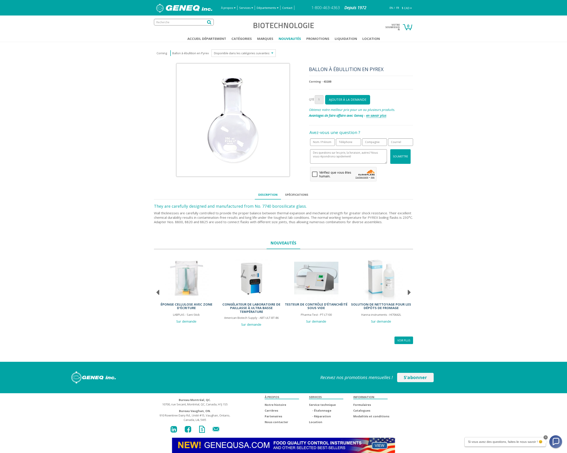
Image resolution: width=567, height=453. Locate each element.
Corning (162, 53)
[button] (555, 441)
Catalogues (361, 410)
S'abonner (415, 377)
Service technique (322, 405)
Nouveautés (290, 38)
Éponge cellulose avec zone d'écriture (186, 306)
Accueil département (206, 38)
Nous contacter (276, 422)
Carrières (271, 410)
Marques (265, 38)
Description (268, 195)
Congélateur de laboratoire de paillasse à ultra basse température (251, 308)
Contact (287, 8)
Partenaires (273, 416)
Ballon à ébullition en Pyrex (190, 53)
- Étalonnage (321, 410)
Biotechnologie (283, 25)
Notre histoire (275, 405)
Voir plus (403, 340)
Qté (311, 99)
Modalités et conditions (371, 416)
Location (371, 38)
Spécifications (296, 195)
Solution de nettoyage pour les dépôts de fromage (381, 306)
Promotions (317, 38)
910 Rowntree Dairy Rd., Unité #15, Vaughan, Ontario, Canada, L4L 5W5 (194, 415)
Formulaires (362, 405)
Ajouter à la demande (347, 99)
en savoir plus (376, 115)
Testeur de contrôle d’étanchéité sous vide (316, 306)
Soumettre (400, 156)
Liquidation (346, 38)
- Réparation (321, 416)
